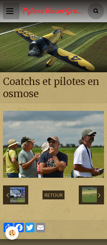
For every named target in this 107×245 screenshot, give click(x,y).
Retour (53, 195)
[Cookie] (12, 233)
